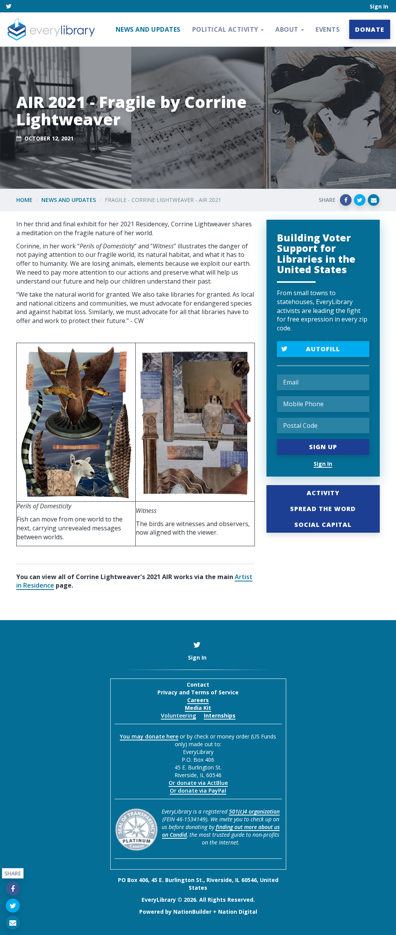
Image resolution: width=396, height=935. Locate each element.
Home (24, 199)
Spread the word (323, 508)
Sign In (379, 6)
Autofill (323, 349)
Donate (369, 29)
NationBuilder (192, 911)
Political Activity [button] (226, 29)
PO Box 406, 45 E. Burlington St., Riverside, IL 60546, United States (198, 883)
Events (328, 29)
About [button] (287, 29)
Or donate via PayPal (198, 790)
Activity (323, 493)
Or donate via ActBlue (198, 782)
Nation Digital (237, 911)
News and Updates (148, 29)
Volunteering (178, 715)
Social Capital (323, 524)
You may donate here (149, 736)
